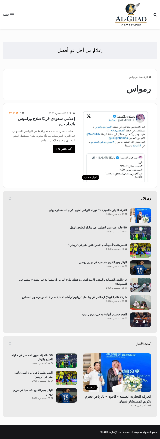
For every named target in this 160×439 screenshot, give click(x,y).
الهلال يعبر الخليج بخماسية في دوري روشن (103, 262)
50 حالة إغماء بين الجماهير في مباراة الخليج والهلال (98, 227)
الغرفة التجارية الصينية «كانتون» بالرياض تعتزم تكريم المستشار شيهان (88, 210)
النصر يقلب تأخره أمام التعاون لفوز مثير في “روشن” (97, 244)
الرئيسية (144, 77)
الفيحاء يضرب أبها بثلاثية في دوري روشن (104, 314)
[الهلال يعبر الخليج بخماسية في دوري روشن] (140, 267)
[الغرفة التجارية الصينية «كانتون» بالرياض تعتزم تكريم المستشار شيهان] (140, 215)
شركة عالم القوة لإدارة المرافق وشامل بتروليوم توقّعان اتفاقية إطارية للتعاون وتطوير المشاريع (74, 297)
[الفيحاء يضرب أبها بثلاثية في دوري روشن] (140, 319)
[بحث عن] (155, 16)
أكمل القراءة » (64, 148)
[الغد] (131, 14)
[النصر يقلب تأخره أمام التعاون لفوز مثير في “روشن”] (140, 250)
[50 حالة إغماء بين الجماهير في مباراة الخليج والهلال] (140, 233)
